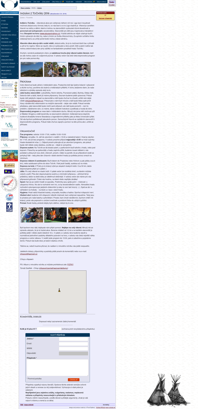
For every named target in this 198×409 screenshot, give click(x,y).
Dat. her (36, 2)
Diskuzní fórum (7, 60)
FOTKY (70, 264)
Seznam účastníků (105, 18)
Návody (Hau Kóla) (8, 35)
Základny (46, 2)
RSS (21, 405)
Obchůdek (88, 2)
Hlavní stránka (7, 17)
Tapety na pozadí (7, 67)
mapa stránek (28, 405)
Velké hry (69, 2)
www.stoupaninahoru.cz (50, 33)
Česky (111, 2)
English (112, 4)
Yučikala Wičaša (100, 407)
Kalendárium (6, 53)
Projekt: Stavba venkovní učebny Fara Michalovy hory (8, 104)
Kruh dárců (6, 70)
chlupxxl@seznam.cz (34, 100)
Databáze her (6, 42)
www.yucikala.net (110, 407)
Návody (79, 2)
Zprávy (39, 8)
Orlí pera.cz (57, 2)
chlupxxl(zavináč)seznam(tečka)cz (53, 268)
